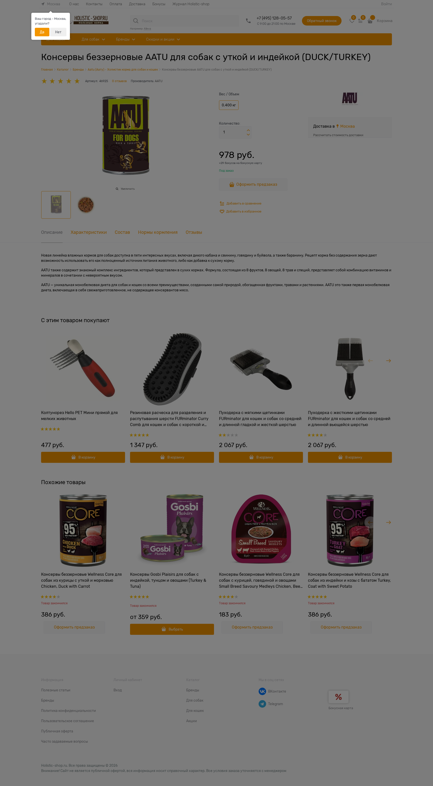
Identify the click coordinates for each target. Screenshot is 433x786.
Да (42, 32)
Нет (58, 32)
